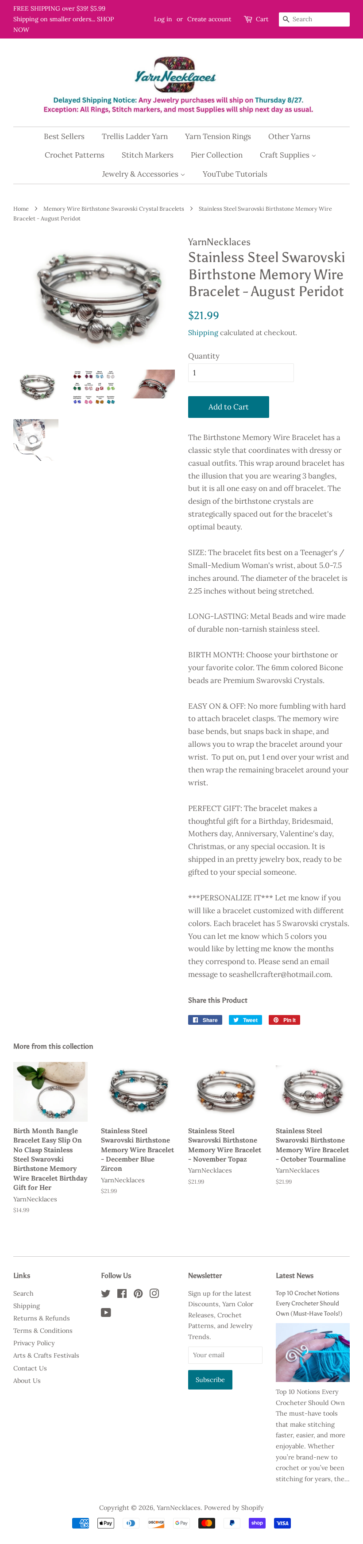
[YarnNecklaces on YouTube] (106, 1314)
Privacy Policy (34, 1343)
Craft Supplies (285, 155)
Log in (163, 19)
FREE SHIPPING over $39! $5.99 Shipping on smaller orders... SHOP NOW (63, 19)
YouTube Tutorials (235, 174)
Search (23, 1293)
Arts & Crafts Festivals (46, 1355)
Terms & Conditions (43, 1330)
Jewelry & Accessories (141, 174)
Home (21, 208)
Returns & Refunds (41, 1318)
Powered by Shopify (234, 1507)
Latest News (294, 1275)
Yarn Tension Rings (218, 136)
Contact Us (30, 1368)
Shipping (203, 332)
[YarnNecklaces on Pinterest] (138, 1295)
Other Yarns (289, 136)
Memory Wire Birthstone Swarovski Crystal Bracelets (113, 208)
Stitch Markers (148, 155)
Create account (209, 19)
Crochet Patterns (74, 155)
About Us (27, 1380)
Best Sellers (64, 136)
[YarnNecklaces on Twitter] (106, 1295)
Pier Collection (217, 155)
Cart (262, 19)
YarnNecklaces (179, 1507)
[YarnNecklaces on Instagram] (154, 1295)
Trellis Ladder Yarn (135, 136)
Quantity (204, 356)
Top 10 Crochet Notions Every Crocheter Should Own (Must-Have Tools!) (309, 1303)
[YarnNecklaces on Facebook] (122, 1295)
